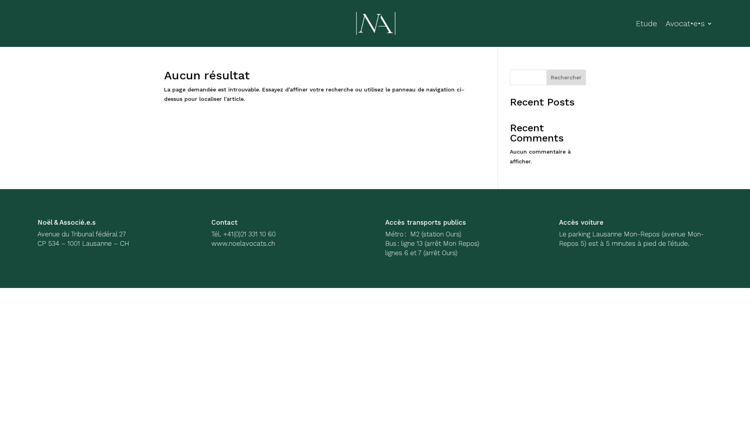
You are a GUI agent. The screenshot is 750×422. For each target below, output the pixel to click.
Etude (646, 23)
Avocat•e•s (685, 23)
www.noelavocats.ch (243, 243)
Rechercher (566, 77)
